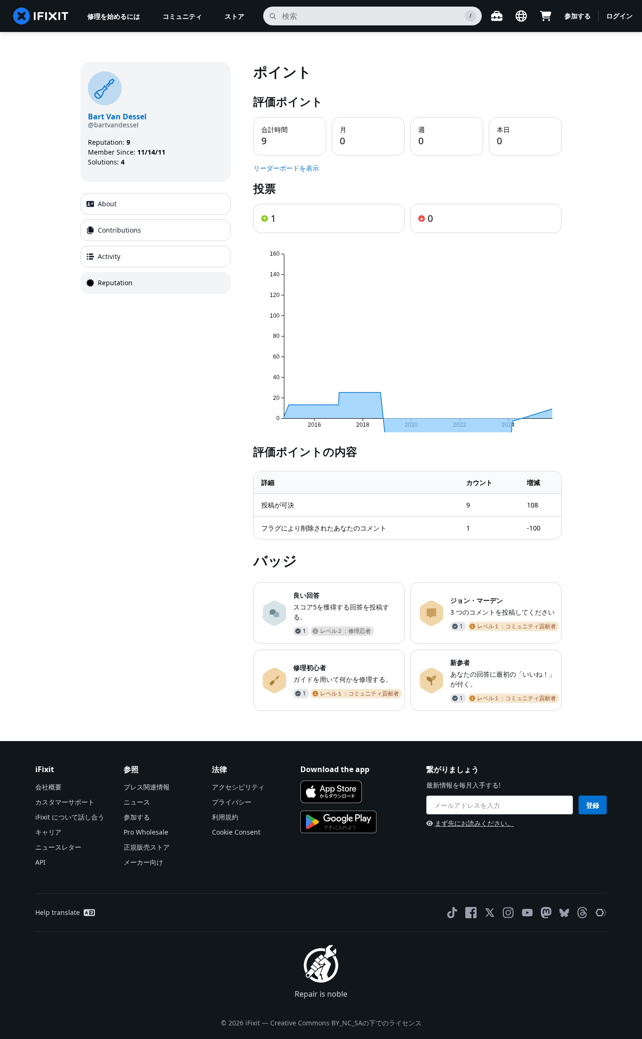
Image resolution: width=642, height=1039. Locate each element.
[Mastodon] (546, 912)
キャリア (48, 832)
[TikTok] (452, 912)
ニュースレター (58, 847)
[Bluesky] (564, 913)
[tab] (155, 204)
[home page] (41, 16)
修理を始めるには (113, 16)
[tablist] (155, 243)
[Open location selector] (521, 16)
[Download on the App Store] (331, 792)
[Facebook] (471, 912)
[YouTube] (527, 912)
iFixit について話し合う (69, 816)
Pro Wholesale (146, 832)
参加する (577, 15)
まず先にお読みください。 (474, 823)
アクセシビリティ (238, 786)
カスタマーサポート (64, 801)
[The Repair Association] (601, 912)
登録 (592, 805)
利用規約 (225, 816)
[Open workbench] (496, 16)
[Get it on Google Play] (338, 822)
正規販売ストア (147, 847)
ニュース (137, 801)
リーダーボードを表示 (286, 168)
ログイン (619, 15)
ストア (234, 16)
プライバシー (231, 801)
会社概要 (48, 786)
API (40, 862)
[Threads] (582, 912)
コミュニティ (182, 16)
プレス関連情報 (147, 786)
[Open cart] (545, 16)
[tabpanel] (407, 386)
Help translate (57, 912)
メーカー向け (143, 862)
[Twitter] (489, 912)
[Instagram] (508, 912)
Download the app (334, 769)
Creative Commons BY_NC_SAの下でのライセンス (346, 1022)
